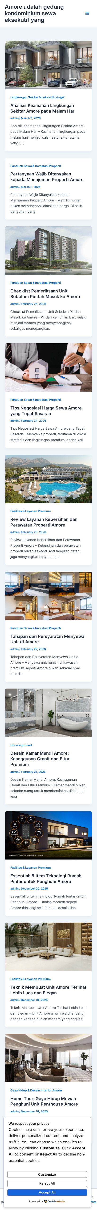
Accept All (47, 1192)
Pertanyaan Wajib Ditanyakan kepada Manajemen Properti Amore (47, 176)
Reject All (47, 1183)
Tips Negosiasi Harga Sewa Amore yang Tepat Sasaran (46, 410)
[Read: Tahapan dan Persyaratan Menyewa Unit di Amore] (48, 596)
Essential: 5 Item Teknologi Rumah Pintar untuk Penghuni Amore (45, 878)
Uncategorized (21, 745)
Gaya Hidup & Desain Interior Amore (36, 1090)
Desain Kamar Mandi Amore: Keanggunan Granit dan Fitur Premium (39, 758)
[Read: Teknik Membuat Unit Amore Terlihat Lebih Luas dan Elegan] (48, 946)
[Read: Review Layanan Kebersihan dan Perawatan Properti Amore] (48, 479)
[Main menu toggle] (87, 13)
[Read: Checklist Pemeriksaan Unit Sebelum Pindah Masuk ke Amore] (48, 250)
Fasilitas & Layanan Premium (30, 511)
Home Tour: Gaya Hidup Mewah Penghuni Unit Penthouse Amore (44, 1101)
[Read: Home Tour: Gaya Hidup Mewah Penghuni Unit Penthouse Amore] (48, 1058)
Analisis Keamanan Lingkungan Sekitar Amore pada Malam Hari (43, 108)
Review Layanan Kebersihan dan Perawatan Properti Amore (43, 522)
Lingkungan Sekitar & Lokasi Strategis (37, 97)
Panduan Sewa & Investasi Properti (35, 166)
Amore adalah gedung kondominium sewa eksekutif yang (34, 13)
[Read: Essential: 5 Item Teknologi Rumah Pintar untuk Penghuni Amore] (48, 835)
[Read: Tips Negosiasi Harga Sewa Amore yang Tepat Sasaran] (48, 367)
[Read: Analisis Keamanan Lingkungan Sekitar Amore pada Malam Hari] (48, 65)
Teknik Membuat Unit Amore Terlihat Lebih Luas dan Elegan (48, 990)
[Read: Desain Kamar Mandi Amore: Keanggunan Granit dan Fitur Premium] (48, 713)
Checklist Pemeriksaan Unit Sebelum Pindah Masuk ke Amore (45, 293)
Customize (47, 1174)
